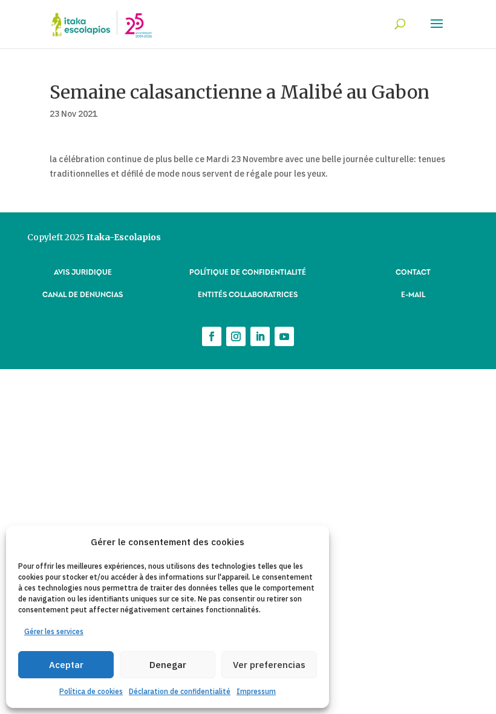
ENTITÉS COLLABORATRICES (248, 294)
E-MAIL (413, 294)
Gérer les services (53, 631)
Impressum (256, 691)
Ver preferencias (269, 664)
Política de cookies (91, 691)
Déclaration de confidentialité (179, 691)
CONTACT (413, 271)
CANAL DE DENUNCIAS (82, 294)
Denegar (167, 664)
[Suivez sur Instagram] (236, 336)
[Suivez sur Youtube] (284, 336)
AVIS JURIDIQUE (83, 271)
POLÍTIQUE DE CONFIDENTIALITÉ (247, 271)
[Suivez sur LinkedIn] (260, 336)
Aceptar (66, 664)
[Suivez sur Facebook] (211, 336)
